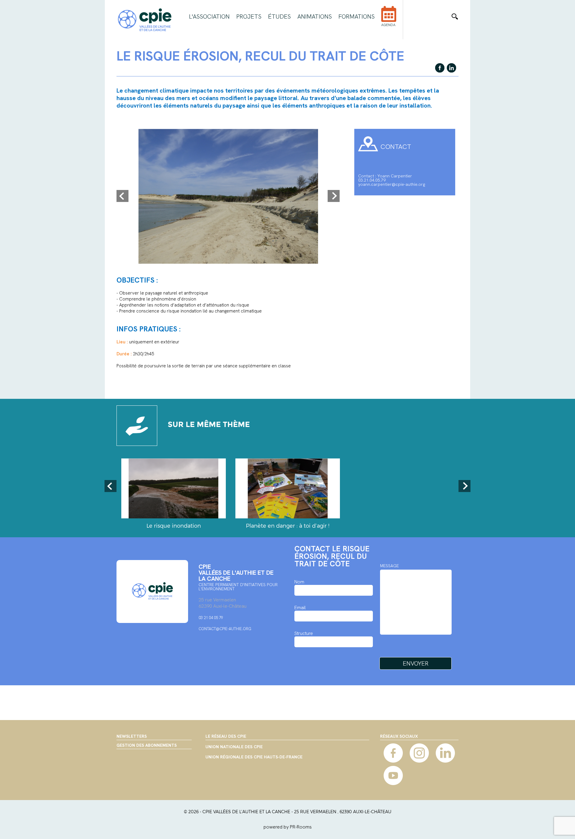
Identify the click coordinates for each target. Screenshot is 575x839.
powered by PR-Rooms (288, 827)
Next (334, 196)
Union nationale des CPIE (234, 747)
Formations (356, 16)
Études (279, 16)
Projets (248, 16)
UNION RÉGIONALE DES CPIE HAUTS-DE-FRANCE (253, 757)
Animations (314, 16)
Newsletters (131, 736)
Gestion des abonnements (146, 745)
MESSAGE (389, 566)
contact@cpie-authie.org (225, 629)
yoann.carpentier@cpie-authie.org (391, 184)
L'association (209, 16)
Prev (122, 196)
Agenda (388, 24)
